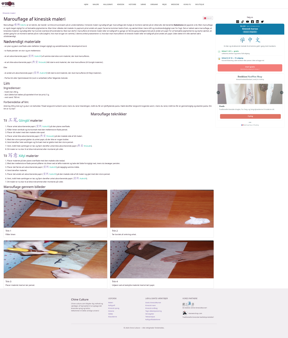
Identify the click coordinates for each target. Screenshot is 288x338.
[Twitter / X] (262, 22)
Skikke (110, 314)
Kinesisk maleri (9, 13)
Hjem (86, 4)
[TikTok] (242, 22)
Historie (132, 4)
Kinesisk (120, 4)
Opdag (250, 116)
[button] (208, 18)
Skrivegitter (149, 314)
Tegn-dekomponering (153, 311)
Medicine (175, 4)
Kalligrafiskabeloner (152, 319)
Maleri (96, 4)
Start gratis (250, 68)
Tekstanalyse (150, 317)
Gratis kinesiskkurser (153, 302)
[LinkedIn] (257, 22)
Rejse (164, 4)
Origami (154, 4)
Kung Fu (187, 4)
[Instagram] (238, 22)
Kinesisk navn (150, 305)
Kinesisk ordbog (151, 308)
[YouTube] (247, 22)
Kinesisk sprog (113, 308)
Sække (143, 4)
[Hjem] (9, 4)
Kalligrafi (108, 4)
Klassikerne (112, 317)
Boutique (199, 4)
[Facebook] (252, 22)
